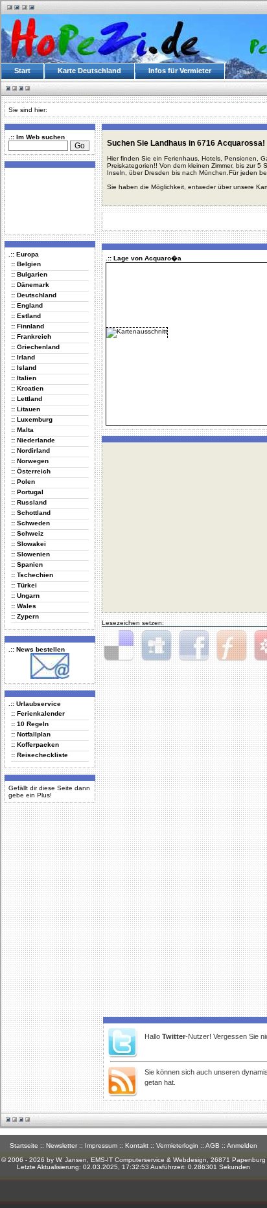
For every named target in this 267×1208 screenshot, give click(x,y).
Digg (156, 645)
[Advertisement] (47, 200)
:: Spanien (27, 564)
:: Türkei (24, 585)
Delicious (118, 645)
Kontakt (136, 1145)
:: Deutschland (33, 295)
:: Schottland (31, 512)
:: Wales (23, 606)
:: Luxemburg (31, 419)
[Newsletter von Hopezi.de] (49, 676)
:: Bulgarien (29, 274)
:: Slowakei (28, 543)
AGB (212, 1145)
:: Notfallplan (31, 734)
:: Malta (22, 429)
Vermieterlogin (177, 1145)
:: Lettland (26, 398)
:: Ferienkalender (38, 713)
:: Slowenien (30, 554)
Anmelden (242, 1145)
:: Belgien (26, 264)
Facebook (193, 645)
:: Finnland (27, 326)
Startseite (24, 1145)
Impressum (101, 1145)
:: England (27, 305)
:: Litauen (25, 409)
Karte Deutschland (89, 70)
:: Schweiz (27, 533)
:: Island (23, 367)
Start (22, 70)
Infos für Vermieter (179, 70)
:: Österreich (31, 471)
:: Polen (23, 481)
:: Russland (29, 502)
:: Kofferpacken (35, 744)
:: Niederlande (33, 440)
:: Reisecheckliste (39, 754)
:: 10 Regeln (30, 723)
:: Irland (23, 357)
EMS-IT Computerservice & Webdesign (149, 1159)
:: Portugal (27, 492)
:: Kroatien (27, 388)
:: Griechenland (35, 346)
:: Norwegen (30, 460)
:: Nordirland (30, 450)
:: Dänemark (30, 284)
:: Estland (26, 315)
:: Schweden (30, 523)
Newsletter (61, 1145)
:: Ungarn (25, 595)
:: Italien (23, 378)
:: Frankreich (31, 336)
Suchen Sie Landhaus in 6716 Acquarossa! (186, 143)
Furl (231, 645)
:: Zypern (25, 616)
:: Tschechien (32, 574)
